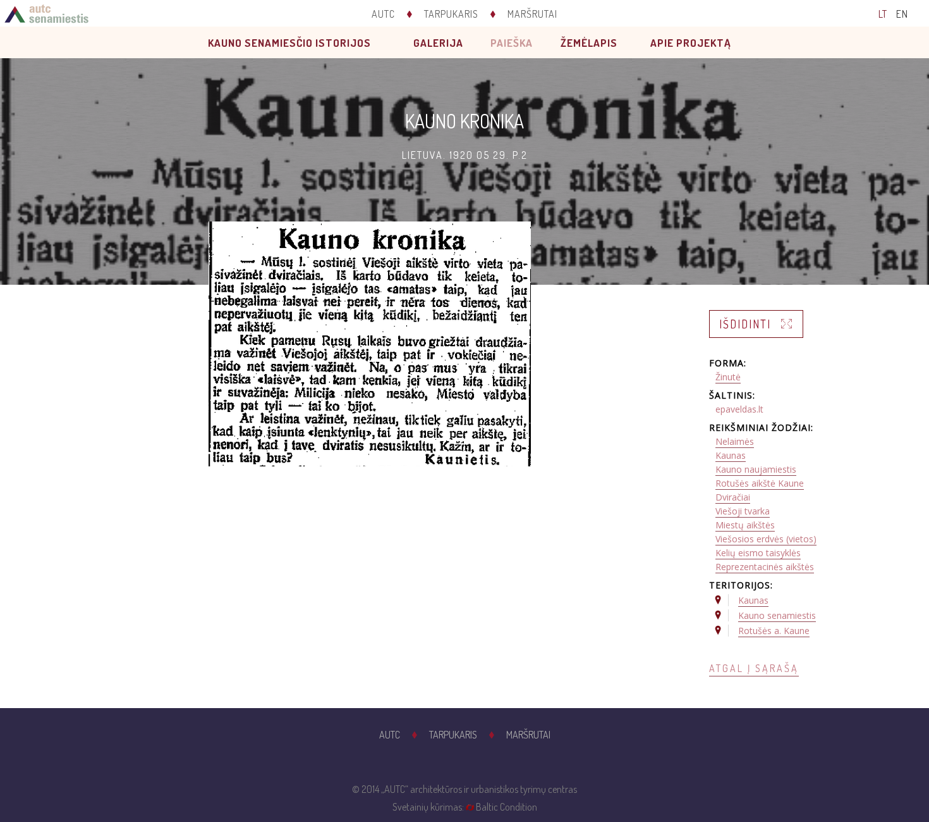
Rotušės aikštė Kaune (759, 483)
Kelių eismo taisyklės (758, 553)
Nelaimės (734, 441)
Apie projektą (690, 42)
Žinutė (728, 377)
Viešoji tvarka (742, 511)
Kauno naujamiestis (755, 469)
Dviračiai (732, 497)
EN (902, 14)
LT (882, 14)
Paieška (511, 42)
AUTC (383, 14)
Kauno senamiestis (777, 615)
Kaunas (730, 455)
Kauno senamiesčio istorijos (289, 42)
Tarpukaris (451, 14)
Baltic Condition (506, 806)
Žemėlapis (589, 42)
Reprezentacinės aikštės (764, 567)
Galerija (438, 42)
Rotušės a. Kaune (774, 631)
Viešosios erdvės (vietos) (766, 539)
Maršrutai (532, 14)
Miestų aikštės (745, 525)
